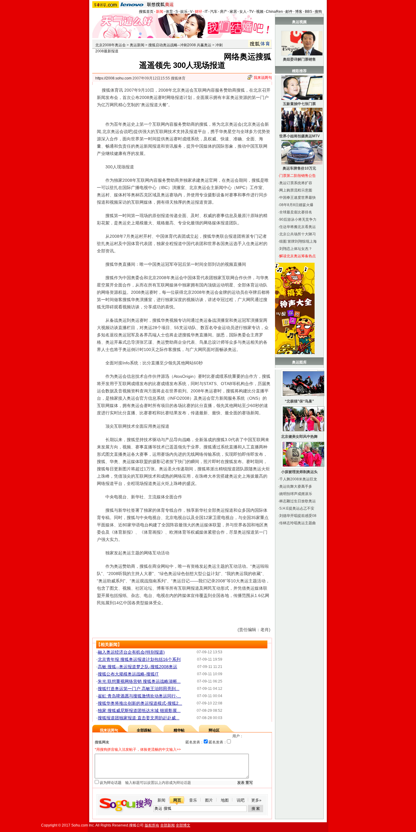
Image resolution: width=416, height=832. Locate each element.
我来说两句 (263, 77)
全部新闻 (167, 825)
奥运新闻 (137, 45)
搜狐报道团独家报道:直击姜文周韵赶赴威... (138, 717)
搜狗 (318, 11)
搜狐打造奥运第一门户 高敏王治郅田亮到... (138, 688)
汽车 (213, 11)
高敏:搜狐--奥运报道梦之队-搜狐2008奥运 (137, 666)
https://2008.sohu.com (113, 78)
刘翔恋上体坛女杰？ (295, 249)
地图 (225, 800)
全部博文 (183, 825)
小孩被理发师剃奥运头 (299, 472)
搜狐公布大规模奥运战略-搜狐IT (128, 674)
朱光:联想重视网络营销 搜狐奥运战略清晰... (139, 681)
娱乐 (184, 11)
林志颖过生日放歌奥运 (297, 501)
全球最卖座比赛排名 (295, 212)
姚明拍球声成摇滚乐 (295, 494)
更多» (256, 800)
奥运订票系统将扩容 (295, 183)
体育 (169, 11)
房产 (223, 11)
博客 (298, 11)
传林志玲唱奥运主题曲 (297, 523)
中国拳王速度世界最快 (297, 197)
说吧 (241, 800)
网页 (177, 800)
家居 (233, 11)
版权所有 (152, 825)
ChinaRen (274, 11)
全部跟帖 (144, 730)
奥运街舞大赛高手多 (295, 486)
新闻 (159, 11)
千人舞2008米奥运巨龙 (298, 479)
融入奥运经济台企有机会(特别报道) (131, 652)
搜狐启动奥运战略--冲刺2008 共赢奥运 (179, 45)
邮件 (289, 11)
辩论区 (214, 730)
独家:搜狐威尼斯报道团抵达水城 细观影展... (139, 710)
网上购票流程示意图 (295, 190)
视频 (259, 11)
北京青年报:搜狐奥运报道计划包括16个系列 (139, 659)
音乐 (193, 800)
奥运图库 (299, 362)
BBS (308, 11)
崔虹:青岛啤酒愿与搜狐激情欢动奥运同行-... (139, 695)
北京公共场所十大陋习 (297, 234)
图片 (209, 800)
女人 (243, 11)
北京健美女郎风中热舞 (299, 436)
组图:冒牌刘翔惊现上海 (298, 241)
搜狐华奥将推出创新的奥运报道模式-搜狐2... (140, 703)
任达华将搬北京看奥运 (297, 227)
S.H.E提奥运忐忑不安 (296, 508)
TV (251, 11)
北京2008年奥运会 (110, 45)
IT (206, 11)
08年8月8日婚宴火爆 (296, 205)
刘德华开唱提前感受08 (297, 516)
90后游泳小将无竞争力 (297, 219)
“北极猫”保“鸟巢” (299, 401)
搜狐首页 (146, 11)
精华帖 (179, 730)
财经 (198, 11)
